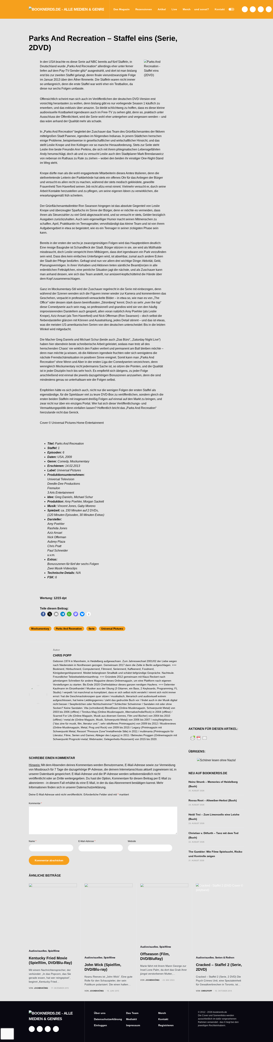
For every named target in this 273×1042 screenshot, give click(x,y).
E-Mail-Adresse (86, 841)
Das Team (132, 1013)
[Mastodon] (261, 9)
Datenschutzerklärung (91, 787)
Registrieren (166, 1025)
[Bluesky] (269, 9)
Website (132, 841)
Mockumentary (40, 628)
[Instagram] (253, 9)
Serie (92, 628)
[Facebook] (245, 9)
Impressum (133, 1025)
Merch (162, 1013)
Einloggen (100, 1025)
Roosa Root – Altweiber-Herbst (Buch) (212, 800)
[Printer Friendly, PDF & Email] (198, 737)
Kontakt (163, 1019)
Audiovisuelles (38, 950)
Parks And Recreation (69, 628)
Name (32, 841)
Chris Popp (62, 655)
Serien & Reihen (224, 957)
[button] (231, 9)
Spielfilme (54, 950)
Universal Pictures (112, 628)
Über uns (99, 1013)
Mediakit (131, 1019)
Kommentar (35, 803)
